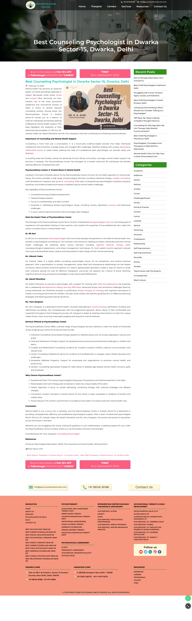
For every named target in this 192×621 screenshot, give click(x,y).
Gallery (137, 580)
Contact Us (160, 6)
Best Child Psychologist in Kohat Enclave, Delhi (148, 101)
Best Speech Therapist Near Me (39, 543)
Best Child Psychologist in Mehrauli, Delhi (150, 86)
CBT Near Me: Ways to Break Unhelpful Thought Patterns (147, 119)
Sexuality (138, 257)
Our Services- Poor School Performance (110, 521)
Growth (137, 212)
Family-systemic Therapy (73, 524)
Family (137, 203)
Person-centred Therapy (73, 530)
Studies (137, 266)
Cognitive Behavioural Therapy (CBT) (76, 518)
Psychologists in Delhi (35, 517)
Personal (138, 235)
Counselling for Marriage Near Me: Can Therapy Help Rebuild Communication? (149, 128)
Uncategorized (140, 276)
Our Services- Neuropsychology (77, 553)
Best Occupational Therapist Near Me (41, 539)
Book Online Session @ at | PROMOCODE (51, 74)
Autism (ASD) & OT (141, 514)
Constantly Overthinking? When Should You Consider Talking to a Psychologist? (148, 110)
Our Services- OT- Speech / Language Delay (145, 538)
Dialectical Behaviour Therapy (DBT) (76, 534)
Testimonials (139, 577)
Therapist (96, 6)
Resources (142, 6)
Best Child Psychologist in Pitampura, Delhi (145, 137)
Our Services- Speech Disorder (112, 525)
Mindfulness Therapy (71, 514)
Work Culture (140, 280)
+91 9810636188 (129, 2)
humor (137, 216)
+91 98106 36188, (36, 579)
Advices (137, 184)
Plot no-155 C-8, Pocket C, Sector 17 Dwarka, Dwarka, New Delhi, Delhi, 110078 (48, 574)
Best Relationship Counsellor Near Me (41, 560)
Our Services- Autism (107, 511)
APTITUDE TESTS (68, 556)
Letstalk (137, 221)
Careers (137, 575)
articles (137, 189)
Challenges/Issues (142, 198)
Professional (139, 239)
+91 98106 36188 (98, 487)
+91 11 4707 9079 (100, 577)
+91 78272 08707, (84, 577)
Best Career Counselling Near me (40, 545)
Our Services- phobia (143, 525)
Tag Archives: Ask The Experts (147, 271)
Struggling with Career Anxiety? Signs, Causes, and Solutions (148, 94)
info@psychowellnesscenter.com (153, 2)
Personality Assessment (73, 550)
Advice (137, 180)
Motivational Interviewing (74, 522)
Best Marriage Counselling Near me (40, 552)
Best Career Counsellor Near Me (40, 532)
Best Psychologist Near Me (37, 529)
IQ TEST (65, 547)
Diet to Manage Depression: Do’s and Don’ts (148, 79)
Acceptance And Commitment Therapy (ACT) (75, 510)
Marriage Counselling (72, 527)
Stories (137, 262)
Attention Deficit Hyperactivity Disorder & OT (148, 518)
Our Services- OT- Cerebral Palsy (149, 522)
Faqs (136, 583)
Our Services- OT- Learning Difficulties (146, 533)
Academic (138, 171)
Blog (27, 520)
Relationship (139, 244)
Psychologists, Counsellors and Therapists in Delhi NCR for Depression (148, 146)
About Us (29, 512)
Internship (138, 572)
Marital (137, 225)
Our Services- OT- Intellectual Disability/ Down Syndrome (147, 528)
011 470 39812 (50, 579)
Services (126, 6)
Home (82, 6)
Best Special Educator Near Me (39, 535)
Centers (111, 6)
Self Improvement (142, 248)
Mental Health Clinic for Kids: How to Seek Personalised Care (149, 155)
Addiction (138, 175)
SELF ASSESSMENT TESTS (105, 74)
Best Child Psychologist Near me (40, 548)
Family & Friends (141, 207)
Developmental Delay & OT (146, 511)
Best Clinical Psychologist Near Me (41, 556)
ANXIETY (101, 514)
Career (137, 194)
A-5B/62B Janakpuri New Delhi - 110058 (94, 573)
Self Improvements (142, 253)
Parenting (138, 230)
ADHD (100, 517)
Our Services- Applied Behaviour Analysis (113, 528)
